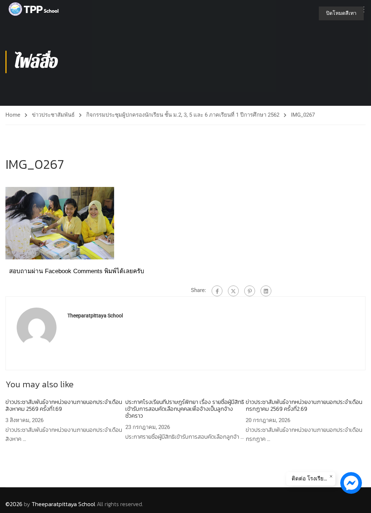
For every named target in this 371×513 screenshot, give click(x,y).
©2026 (13, 504)
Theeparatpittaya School (95, 315)
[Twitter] (233, 290)
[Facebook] (217, 290)
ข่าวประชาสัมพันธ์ (53, 115)
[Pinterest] (249, 290)
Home (12, 115)
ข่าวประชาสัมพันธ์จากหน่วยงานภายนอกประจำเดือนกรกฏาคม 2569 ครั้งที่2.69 (304, 405)
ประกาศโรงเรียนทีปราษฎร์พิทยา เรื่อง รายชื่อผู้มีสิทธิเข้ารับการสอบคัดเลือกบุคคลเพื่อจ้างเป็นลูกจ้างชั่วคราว (184, 408)
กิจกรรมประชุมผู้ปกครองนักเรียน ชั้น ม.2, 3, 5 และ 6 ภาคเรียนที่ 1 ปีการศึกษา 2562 (182, 115)
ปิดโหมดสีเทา (341, 13)
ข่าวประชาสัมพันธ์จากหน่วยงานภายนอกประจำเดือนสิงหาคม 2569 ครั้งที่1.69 (63, 405)
